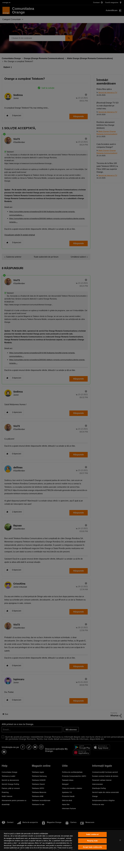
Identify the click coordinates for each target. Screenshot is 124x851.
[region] (62, 840)
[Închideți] (120, 840)
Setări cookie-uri (92, 834)
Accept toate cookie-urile (92, 847)
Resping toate (92, 841)
